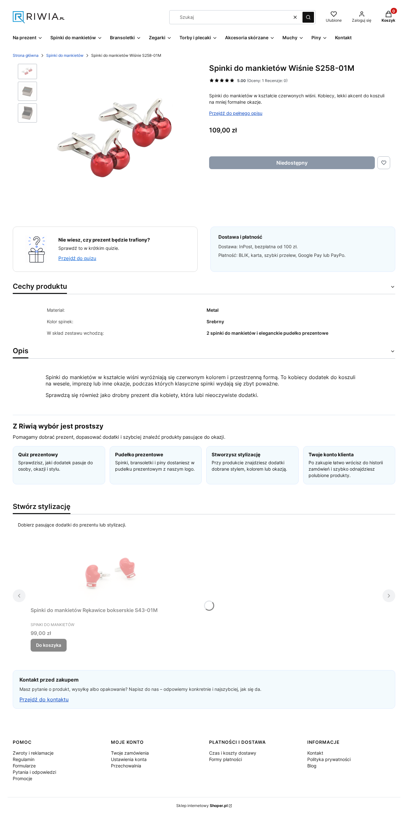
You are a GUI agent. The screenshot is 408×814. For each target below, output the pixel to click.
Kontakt (315, 753)
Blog (312, 765)
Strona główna (26, 55)
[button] (308, 17)
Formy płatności (225, 759)
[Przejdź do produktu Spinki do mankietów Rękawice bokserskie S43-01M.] (110, 572)
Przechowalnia (126, 765)
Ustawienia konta (129, 759)
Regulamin (23, 759)
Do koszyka (48, 645)
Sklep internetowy (202, 805)
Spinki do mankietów (65, 55)
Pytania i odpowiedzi (34, 772)
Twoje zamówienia (130, 753)
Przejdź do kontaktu (44, 699)
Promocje (22, 778)
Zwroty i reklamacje (33, 753)
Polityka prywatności (329, 759)
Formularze (24, 765)
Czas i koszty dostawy (232, 753)
